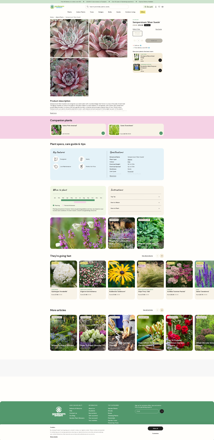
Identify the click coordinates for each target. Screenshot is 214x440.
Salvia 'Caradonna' (202, 291)
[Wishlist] (159, 6)
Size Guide (159, 29)
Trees (92, 12)
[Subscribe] (162, 411)
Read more (53, 113)
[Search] (88, 7)
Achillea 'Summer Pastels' (176, 291)
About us (92, 408)
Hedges (100, 12)
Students (92, 411)
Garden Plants (113, 408)
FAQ (70, 411)
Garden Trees (112, 420)
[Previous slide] (157, 256)
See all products (147, 256)
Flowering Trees (113, 423)
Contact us (73, 413)
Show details (54, 436)
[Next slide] (162, 256)
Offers (143, 12)
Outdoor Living (130, 12)
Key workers (93, 413)
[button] (162, 6)
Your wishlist (93, 420)
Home (52, 17)
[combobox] (107, 7)
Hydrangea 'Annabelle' (59, 291)
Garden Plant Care (144, 220)
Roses (110, 413)
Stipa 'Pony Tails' (144, 291)
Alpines (130, 159)
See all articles (148, 310)
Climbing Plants (113, 416)
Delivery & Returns (75, 408)
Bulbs (110, 12)
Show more (113, 176)
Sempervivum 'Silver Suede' (73, 17)
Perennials (111, 418)
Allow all (155, 428)
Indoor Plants (80, 12)
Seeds (118, 12)
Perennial (130, 171)
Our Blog (72, 416)
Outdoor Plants (56, 317)
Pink (129, 161)
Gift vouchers (93, 416)
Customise (155, 433)
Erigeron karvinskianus (88, 291)
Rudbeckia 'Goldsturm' (117, 291)
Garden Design (114, 220)
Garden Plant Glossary (76, 418)
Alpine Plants (60, 17)
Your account (93, 418)
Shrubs (110, 411)
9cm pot (138, 34)
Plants (70, 12)
